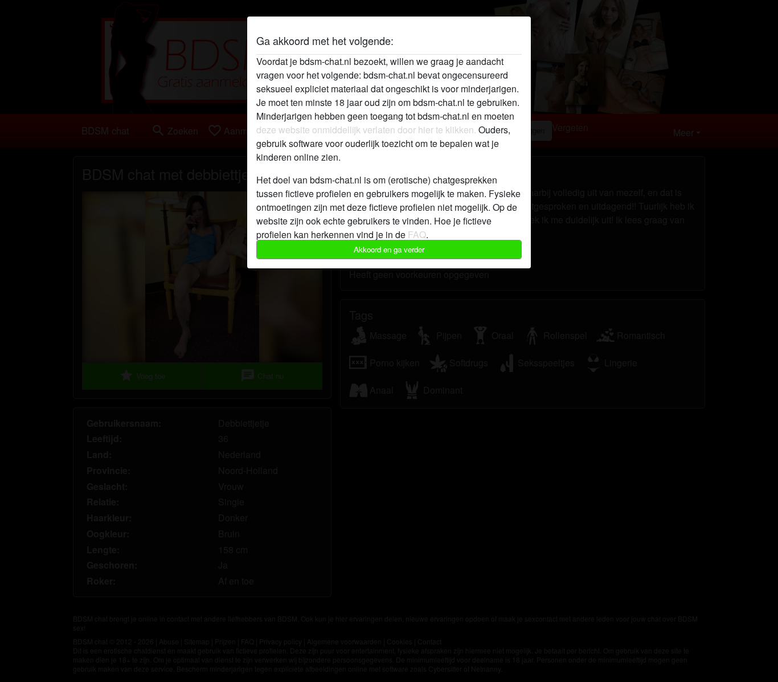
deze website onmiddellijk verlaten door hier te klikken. (366, 129)
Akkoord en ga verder (389, 249)
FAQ (417, 234)
